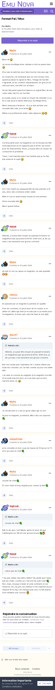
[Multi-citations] (4, 123)
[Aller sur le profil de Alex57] (5, 336)
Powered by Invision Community (27, 675)
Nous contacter (22, 669)
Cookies (36, 669)
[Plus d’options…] (50, 52)
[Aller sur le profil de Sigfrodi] (5, 508)
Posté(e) (21, 54)
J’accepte (46, 683)
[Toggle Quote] (6, 345)
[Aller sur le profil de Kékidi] (5, 135)
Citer (11, 123)
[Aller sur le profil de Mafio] (5, 52)
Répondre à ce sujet (28, 40)
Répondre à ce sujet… (17, 633)
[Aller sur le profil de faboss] (5, 296)
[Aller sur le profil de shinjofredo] (5, 441)
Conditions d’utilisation (12, 686)
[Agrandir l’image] (11, 59)
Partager (14, 648)
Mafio (8, 26)
